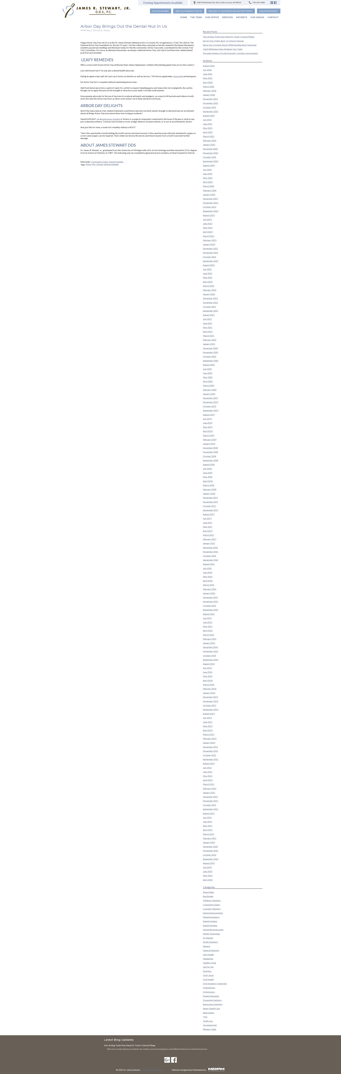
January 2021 (209, 344)
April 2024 (208, 182)
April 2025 (208, 132)
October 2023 (209, 207)
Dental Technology (211, 933)
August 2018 (209, 464)
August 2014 (209, 664)
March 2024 (208, 186)
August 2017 (209, 514)
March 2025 (208, 136)
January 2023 (209, 244)
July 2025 (207, 119)
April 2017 (208, 531)
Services (227, 17)
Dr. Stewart (208, 938)
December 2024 (210, 149)
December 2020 (210, 348)
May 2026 (207, 78)
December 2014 (210, 647)
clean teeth (178, 76)
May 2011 (207, 825)
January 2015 (209, 643)
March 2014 (208, 684)
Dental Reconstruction (213, 929)
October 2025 (209, 107)
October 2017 (209, 506)
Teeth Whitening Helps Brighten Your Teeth (222, 49)
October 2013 (209, 705)
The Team (196, 17)
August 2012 (209, 763)
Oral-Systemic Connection (215, 983)
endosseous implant (111, 119)
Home (183, 17)
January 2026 (209, 94)
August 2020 (209, 364)
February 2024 (209, 190)
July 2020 (207, 369)
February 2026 (209, 90)
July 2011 (207, 817)
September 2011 (210, 809)
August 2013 (209, 713)
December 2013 (210, 697)
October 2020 (209, 356)
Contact (273, 17)
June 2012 (207, 772)
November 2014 (210, 651)
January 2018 (209, 493)
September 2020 (210, 360)
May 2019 (207, 427)
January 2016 (209, 593)
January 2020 (209, 394)
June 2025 (207, 124)
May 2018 (207, 477)
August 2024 (209, 165)
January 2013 (209, 742)
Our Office (212, 17)
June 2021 (207, 323)
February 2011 (209, 838)
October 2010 (209, 855)
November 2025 (210, 103)
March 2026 (208, 86)
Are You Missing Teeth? (188, 11)
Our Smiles (257, 17)
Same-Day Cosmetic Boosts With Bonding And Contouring (229, 45)
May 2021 (207, 327)
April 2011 (208, 830)
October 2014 (209, 655)
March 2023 (208, 236)
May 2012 (207, 776)
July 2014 (207, 668)
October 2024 (209, 157)
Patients (241, 17)
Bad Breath (208, 896)
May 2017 (207, 526)
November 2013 (210, 701)
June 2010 (207, 871)
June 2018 (207, 472)
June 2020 (207, 373)
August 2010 (209, 863)
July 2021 (207, 319)
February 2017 (209, 539)
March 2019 (208, 435)
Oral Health (208, 979)
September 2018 (210, 460)
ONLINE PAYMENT (268, 11)
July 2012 (207, 767)
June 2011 (207, 821)
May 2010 (207, 875)
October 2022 (209, 257)
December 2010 (210, 846)
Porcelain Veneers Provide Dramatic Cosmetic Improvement (230, 53)
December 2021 (210, 298)
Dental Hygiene (116, 161)
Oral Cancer (208, 975)
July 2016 (207, 568)
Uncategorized (210, 1025)
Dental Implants (210, 925)
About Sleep (208, 892)
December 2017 (210, 497)
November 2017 (210, 502)
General (206, 946)
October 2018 (209, 456)
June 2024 (207, 173)
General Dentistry (211, 950)
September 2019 (210, 410)
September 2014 (210, 659)
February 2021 (209, 340)
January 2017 (209, 543)
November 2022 (210, 252)
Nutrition (207, 971)
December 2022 (210, 248)
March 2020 (208, 385)
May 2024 (207, 178)
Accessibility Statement (151, 1069)
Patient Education (211, 996)
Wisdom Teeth (209, 1029)
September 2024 (210, 161)
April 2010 (208, 880)
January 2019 (209, 443)
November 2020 (210, 352)
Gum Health (208, 954)
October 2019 (209, 406)
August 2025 (209, 115)
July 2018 (207, 468)
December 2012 (210, 747)
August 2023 (209, 215)
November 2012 (210, 751)
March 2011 (208, 834)
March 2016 (208, 585)
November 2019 (210, 402)
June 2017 (207, 522)
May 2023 (207, 227)
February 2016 (209, 589)
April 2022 (208, 281)
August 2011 (209, 813)
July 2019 (207, 418)
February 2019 (209, 439)
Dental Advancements (213, 913)
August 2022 (209, 265)
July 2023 (207, 219)
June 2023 (207, 223)
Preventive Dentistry (212, 1000)
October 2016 (209, 556)
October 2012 (209, 755)
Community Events (99, 161)
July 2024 (207, 169)
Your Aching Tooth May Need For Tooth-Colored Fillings (228, 36)
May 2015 (207, 626)
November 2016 (210, 551)
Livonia (99, 164)
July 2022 (207, 269)
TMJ (205, 1017)
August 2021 (209, 315)
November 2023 (210, 202)
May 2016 (207, 576)
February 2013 (209, 738)
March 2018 (208, 485)
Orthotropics (209, 992)
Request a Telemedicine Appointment (231, 11)
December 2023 (210, 198)
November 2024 (210, 153)
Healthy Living (209, 962)
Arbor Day (91, 164)
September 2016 (210, 560)
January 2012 (209, 792)
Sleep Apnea (208, 1012)
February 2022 (209, 290)
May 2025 (207, 128)
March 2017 (208, 535)
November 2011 (210, 801)
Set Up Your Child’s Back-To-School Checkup (223, 41)
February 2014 (209, 688)
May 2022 (207, 277)
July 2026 (207, 70)
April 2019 (208, 431)
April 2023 (208, 232)
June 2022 (207, 273)
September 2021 (210, 310)
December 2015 (210, 597)
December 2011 (210, 796)
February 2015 (209, 639)
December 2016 (210, 547)
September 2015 (210, 609)
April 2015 (208, 630)
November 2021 (210, 302)
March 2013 (208, 734)
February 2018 (209, 489)
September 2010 (210, 859)
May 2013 (207, 726)
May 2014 (207, 676)
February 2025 (209, 140)
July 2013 (207, 717)
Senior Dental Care (211, 1008)
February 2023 (209, 240)
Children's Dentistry (212, 900)
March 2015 (208, 634)
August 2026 (209, 65)
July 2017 (207, 518)
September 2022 (210, 261)
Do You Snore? (160, 11)
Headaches (208, 958)
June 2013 (207, 722)
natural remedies (111, 164)
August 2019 (209, 414)
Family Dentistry (210, 942)
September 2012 (210, 759)
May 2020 (207, 377)
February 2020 (209, 389)
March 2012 (208, 784)
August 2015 (209, 614)
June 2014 (207, 672)
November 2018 (210, 452)
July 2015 (207, 618)
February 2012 (209, 788)
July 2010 (207, 867)
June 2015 (207, 622)
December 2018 (210, 448)
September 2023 (210, 211)
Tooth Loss (208, 1021)
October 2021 (209, 306)
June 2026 (207, 74)
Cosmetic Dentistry (212, 909)
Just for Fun (208, 967)
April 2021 (208, 331)
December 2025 (210, 99)
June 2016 (207, 572)
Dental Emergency (211, 917)
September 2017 (210, 510)
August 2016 (209, 564)
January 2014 (209, 693)
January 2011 (209, 842)
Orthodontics (209, 987)
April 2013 (208, 730)
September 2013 (210, 709)
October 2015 (209, 605)
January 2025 (209, 144)
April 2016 (208, 580)
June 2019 (207, 423)
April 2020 (208, 381)
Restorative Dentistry (213, 1004)
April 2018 (208, 481)
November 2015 (210, 601)
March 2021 (208, 335)
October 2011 (209, 805)
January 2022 (209, 294)
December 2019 (210, 398)
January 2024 (209, 194)
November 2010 (210, 850)
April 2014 (208, 680)
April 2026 (208, 82)
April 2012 (208, 780)
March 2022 (208, 286)
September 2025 (210, 111)
